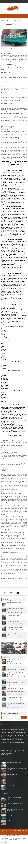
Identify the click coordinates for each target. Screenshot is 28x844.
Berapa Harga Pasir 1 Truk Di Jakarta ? (16, 691)
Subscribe (23, 717)
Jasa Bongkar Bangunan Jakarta (14, 627)
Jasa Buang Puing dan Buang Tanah (9, 504)
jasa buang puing (14, 116)
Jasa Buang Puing (8, 440)
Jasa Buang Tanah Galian (13, 680)
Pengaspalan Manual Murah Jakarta (15, 697)
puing (18, 577)
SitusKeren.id (14, 833)
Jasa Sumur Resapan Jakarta (13, 621)
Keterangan (5, 48)
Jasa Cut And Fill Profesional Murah (15, 667)
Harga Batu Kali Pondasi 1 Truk (14, 602)
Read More (3, 746)
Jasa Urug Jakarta (11, 685)
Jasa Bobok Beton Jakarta (13, 615)
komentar (13, 48)
